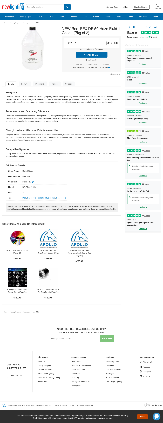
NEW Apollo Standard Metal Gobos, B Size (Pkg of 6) (17, 290)
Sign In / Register (141, 7)
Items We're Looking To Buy (49, 377)
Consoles (74, 16)
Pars (62, 16)
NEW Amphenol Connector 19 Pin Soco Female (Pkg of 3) (48, 290)
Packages (26, 23)
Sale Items (9, 16)
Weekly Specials (112, 361)
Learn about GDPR (70, 418)
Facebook (147, 367)
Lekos (51, 16)
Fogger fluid (61, 197)
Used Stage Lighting (114, 381)
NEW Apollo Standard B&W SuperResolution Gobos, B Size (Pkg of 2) (79, 253)
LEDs (40, 16)
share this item (116, 74)
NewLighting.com (15, 23)
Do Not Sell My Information (85, 405)
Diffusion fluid (50, 197)
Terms (57, 405)
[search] (67, 7)
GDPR (72, 405)
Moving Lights (25, 16)
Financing (75, 377)
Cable (130, 16)
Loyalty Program (44, 365)
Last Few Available (113, 369)
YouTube (146, 376)
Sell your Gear (112, 7)
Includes (55, 84)
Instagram (147, 371)
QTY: (70, 43)
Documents (40, 84)
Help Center (76, 361)
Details (11, 84)
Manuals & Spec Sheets (81, 365)
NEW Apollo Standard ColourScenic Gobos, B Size (48, 251)
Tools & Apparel (112, 377)
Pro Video (143, 16)
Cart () (158, 8)
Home (5, 23)
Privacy (64, 405)
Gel (85, 16)
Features (25, 84)
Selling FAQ (76, 385)
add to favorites (92, 60)
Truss (119, 16)
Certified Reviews (45, 369)
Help (126, 7)
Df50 (24, 197)
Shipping (68, 84)
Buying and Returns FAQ (81, 381)
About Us (41, 361)
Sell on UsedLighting (46, 373)
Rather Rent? (43, 381)
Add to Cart (93, 54)
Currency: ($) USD (15, 375)
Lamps (108, 16)
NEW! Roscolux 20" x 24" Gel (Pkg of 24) (17, 251)
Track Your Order (78, 369)
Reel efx (40, 197)
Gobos (96, 16)
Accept (142, 416)
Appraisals (75, 373)
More (155, 16)
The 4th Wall (148, 362)
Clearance (110, 365)
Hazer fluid (31, 197)
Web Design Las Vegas (154, 405)
